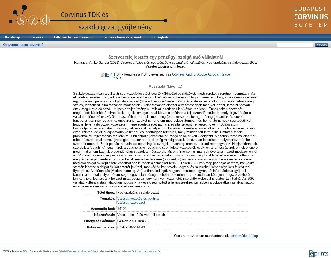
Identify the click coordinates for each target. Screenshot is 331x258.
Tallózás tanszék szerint (122, 37)
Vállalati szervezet (131, 202)
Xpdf (189, 74)
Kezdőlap (12, 37)
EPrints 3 (27, 251)
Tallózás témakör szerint (73, 37)
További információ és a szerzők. (146, 251)
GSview (178, 74)
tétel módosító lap (244, 236)
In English (160, 37)
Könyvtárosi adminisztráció (23, 45)
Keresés (37, 37)
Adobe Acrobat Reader (214, 74)
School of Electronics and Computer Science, (78, 251)
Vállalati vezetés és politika (138, 199)
